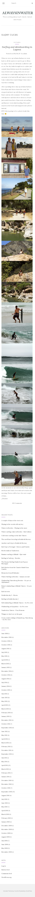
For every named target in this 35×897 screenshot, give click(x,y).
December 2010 (6, 780)
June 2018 (4, 633)
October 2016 (5, 641)
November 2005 (6, 852)
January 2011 (5, 777)
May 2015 (4, 656)
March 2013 (5, 709)
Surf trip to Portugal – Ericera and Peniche (15, 547)
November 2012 (6, 720)
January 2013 (5, 716)
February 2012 (6, 746)
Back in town (5, 591)
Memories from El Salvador (10, 573)
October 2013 (5, 690)
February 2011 (5, 773)
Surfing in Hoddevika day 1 (9, 599)
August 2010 (5, 795)
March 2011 (5, 769)
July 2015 (4, 652)
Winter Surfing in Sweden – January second (15, 577)
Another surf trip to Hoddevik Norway (14, 543)
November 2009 (6, 829)
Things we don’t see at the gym (11, 614)
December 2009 (6, 825)
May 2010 (4, 807)
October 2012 (5, 724)
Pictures (17, 42)
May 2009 (4, 848)
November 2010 (6, 784)
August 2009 (5, 837)
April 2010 (4, 810)
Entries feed (5, 870)
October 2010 (5, 788)
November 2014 (6, 671)
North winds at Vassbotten (10, 551)
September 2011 (6, 754)
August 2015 (5, 648)
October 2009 (5, 833)
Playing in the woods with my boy (12, 524)
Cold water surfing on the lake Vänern (13, 535)
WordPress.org (6, 877)
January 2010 (5, 822)
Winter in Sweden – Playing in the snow (14, 528)
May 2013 (4, 701)
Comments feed (6, 873)
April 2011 (4, 765)
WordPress (29, 891)
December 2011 (6, 750)
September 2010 (6, 792)
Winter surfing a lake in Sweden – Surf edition (16, 532)
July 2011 (4, 758)
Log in (3, 866)
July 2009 (4, 841)
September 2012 (6, 728)
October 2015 (5, 645)
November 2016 (6, 637)
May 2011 (4, 761)
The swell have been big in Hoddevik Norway (16, 539)
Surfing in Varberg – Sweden (10, 558)
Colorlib (16, 891)
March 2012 (5, 743)
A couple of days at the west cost (12, 520)
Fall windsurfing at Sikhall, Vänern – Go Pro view (17, 603)
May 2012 (4, 735)
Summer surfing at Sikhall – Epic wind (13, 554)
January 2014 (5, 686)
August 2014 (5, 679)
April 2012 (4, 739)
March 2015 (5, 664)
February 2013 (6, 712)
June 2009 (4, 844)
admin (25, 53)
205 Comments (17, 503)
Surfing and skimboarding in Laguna (17, 48)
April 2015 (4, 660)
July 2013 (4, 694)
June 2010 (4, 803)
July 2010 (4, 799)
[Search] (32, 3)
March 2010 (5, 814)
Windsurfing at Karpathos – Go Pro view (14, 606)
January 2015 (5, 667)
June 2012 (4, 731)
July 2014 (4, 682)
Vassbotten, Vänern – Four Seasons (12, 610)
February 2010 (6, 818)
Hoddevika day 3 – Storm (9, 595)
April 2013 (4, 705)
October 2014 (5, 675)
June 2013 (4, 697)
